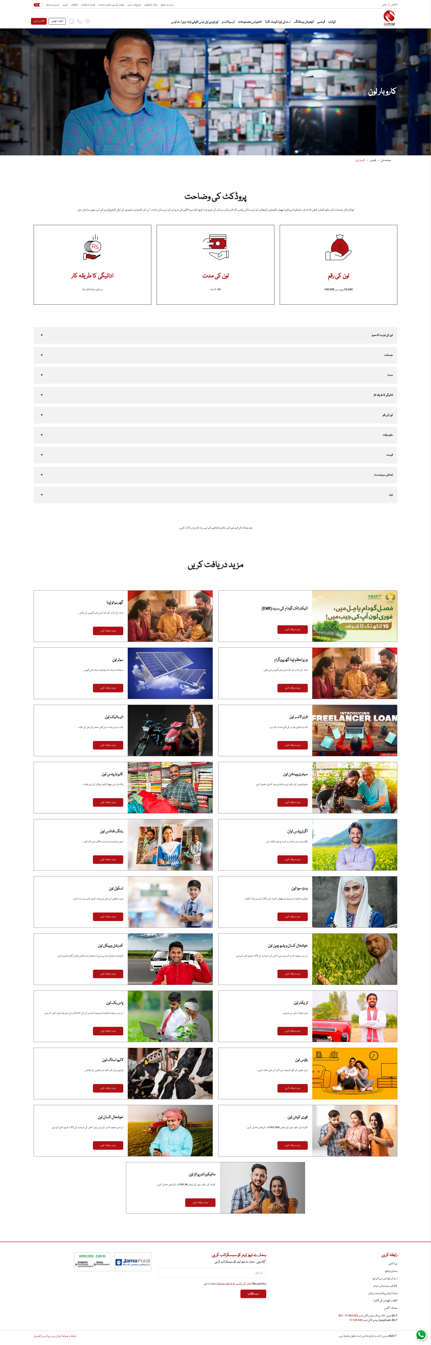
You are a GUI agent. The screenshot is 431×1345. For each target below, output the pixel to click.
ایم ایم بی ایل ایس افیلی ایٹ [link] (202, 21)
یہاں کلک (190, 528)
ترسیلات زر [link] (228, 21)
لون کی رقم (388, 415)
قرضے (373, 160)
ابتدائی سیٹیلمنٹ (383, 475)
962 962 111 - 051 (348, 1316)
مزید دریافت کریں (292, 629)
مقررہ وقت (388, 435)
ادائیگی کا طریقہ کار (383, 395)
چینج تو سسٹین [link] (134, 5)
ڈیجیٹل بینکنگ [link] (303, 21)
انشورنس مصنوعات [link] (249, 21)
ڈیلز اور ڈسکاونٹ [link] (88, 5)
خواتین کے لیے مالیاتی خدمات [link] (111, 5)
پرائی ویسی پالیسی (50, 1336)
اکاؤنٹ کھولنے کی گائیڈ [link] (385, 1301)
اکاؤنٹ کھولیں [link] (57, 21)
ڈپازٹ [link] (332, 21)
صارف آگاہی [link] (390, 1308)
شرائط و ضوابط (224, 1284)
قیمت (389, 455)
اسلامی (394, 5)
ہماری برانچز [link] (391, 1271)
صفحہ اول (386, 160)
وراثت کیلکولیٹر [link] (150, 5)
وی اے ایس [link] (178, 21)
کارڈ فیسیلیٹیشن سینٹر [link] (385, 1286)
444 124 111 (356, 1320)
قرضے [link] (321, 21)
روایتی (384, 5)
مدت (390, 375)
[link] (384, 18)
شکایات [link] (74, 5)
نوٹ (391, 495)
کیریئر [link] (65, 5)
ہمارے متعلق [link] (167, 5)
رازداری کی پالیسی (243, 1284)
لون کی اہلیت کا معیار (382, 335)
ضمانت (388, 355)
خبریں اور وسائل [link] (52, 5)
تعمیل (37, 1336)
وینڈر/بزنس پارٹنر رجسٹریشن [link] (382, 1293)
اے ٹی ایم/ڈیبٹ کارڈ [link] (277, 21)
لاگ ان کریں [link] (38, 21)
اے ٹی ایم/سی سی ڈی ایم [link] (385, 1278)
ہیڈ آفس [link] (393, 1264)
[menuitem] (87, 21)
